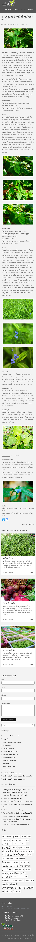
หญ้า (23, 873)
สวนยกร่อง (6, 739)
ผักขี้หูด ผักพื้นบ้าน (9, 558)
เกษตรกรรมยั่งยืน (23, 877)
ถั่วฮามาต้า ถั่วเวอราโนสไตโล (19, 795)
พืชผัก (22, 24)
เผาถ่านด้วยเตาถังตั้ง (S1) (10, 754)
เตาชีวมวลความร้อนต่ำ (9, 760)
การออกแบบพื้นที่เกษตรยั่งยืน (11, 736)
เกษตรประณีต (5, 880)
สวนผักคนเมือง (18, 869)
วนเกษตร (23, 862)
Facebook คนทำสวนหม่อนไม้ (14, 916)
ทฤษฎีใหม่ (14, 840)
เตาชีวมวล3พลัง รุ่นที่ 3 (9, 767)
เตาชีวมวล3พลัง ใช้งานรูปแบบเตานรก (14, 779)
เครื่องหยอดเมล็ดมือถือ (15, 798)
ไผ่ (3, 891)
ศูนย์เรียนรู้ (25, 865)
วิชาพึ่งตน (30, 9)
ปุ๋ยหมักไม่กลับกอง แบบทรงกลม (12, 742)
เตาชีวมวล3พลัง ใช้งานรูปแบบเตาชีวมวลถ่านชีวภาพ (18, 776)
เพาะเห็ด (5, 884)
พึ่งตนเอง (6, 862)
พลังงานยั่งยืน (20, 858)
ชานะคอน (24, 836)
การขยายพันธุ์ (6, 836)
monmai (16, 24)
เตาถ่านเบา (6, 764)
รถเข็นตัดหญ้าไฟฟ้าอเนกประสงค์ (12, 773)
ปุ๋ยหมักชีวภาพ (23, 847)
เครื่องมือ (30, 880)
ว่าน (28, 862)
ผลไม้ (9, 854)
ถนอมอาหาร (6, 840)
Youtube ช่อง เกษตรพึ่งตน (13, 920)
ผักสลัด (29, 855)
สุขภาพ (4, 873)
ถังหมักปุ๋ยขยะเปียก (8, 748)
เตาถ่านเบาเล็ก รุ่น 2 (9, 757)
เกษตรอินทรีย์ (17, 880)
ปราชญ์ (6, 847)
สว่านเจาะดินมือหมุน (17, 810)
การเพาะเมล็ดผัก (9, 650)
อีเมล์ (3, 687)
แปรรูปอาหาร (26, 887)
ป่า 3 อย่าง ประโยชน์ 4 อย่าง (17, 851)
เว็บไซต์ (3, 695)
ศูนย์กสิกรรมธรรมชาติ (10, 866)
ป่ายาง (3, 855)
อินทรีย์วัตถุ (14, 877)
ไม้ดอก (8, 891)
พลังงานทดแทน (8, 858)
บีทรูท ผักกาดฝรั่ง (9, 603)
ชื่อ (2, 680)
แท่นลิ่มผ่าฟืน (7, 745)
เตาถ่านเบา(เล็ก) (7, 770)
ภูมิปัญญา (15, 862)
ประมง (23, 844)
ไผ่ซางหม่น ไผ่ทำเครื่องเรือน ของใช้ (21, 813)
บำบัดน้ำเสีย (17, 844)
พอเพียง (17, 9)
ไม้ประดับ (17, 891)
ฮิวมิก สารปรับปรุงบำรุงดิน (10, 751)
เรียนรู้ (23, 9)
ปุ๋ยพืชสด (14, 847)
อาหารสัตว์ (6, 877)
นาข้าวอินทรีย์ (24, 840)
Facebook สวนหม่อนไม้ (12, 918)
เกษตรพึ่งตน (8, 9)
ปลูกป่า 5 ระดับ (22, 792)
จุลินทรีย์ (16, 836)
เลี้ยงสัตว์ (13, 884)
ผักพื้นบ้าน (32, 524)
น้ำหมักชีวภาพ (7, 844)
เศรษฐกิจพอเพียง (10, 887)
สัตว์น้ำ (27, 869)
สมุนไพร (7, 869)
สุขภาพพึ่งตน (13, 873)
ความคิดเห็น (5, 703)
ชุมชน (29, 836)
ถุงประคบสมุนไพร (22, 816)
